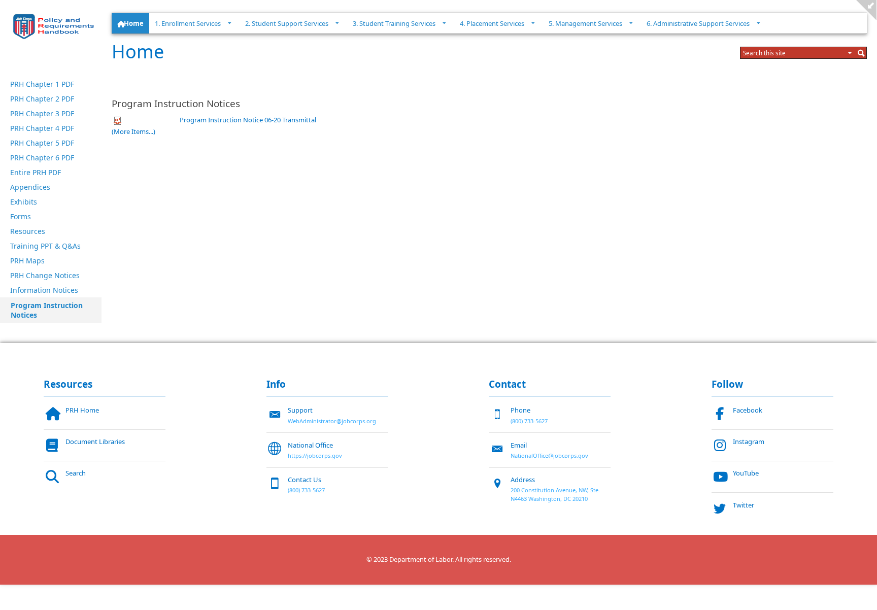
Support (300, 410)
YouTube (746, 473)
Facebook (747, 410)
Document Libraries (95, 441)
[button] (850, 52)
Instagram (748, 441)
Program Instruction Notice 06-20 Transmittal (248, 119)
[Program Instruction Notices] (56, 26)
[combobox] (794, 52)
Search (75, 473)
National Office (310, 445)
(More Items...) (133, 131)
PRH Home (82, 410)
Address (523, 479)
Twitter (743, 505)
